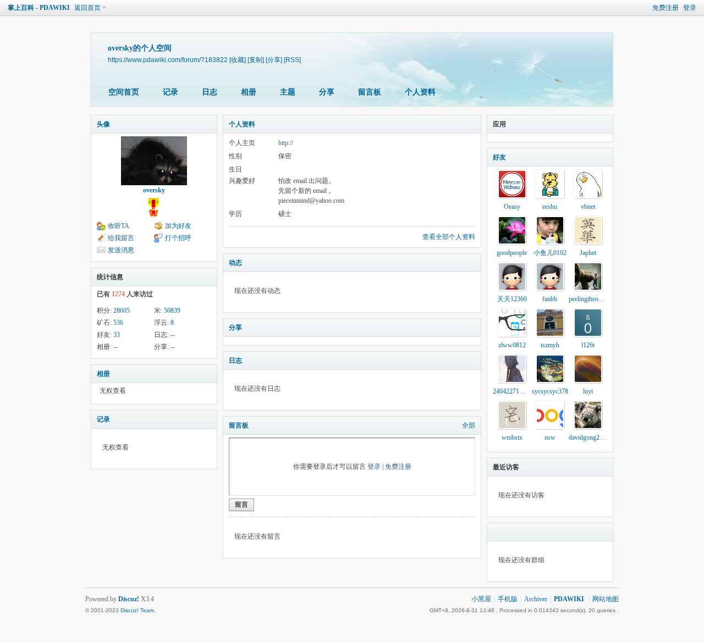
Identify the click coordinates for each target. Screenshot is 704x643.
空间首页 (123, 92)
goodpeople (512, 253)
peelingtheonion (589, 299)
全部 (468, 425)
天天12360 (512, 299)
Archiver (535, 599)
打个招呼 (178, 238)
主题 (287, 92)
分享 (326, 92)
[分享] (274, 59)
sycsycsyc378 (550, 391)
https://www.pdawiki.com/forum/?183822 (168, 59)
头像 (103, 124)
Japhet (588, 253)
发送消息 (121, 250)
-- (172, 335)
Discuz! (128, 599)
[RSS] (292, 59)
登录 (689, 8)
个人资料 (420, 92)
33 (116, 335)
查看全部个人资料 (448, 237)
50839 (172, 310)
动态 (235, 263)
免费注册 (665, 8)
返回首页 (87, 8)
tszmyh (550, 345)
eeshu (549, 206)
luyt (588, 391)
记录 (170, 92)
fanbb (549, 299)
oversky (154, 190)
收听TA (118, 226)
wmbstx (512, 437)
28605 (121, 310)
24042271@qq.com (518, 391)
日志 (209, 92)
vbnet (588, 206)
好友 (499, 157)
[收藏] (237, 59)
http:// (285, 143)
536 (118, 322)
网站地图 (605, 599)
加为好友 (178, 226)
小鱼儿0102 (550, 253)
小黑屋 (481, 599)
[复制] (256, 59)
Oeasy (512, 206)
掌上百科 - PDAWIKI (39, 8)
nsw (550, 437)
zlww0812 (512, 345)
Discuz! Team (137, 610)
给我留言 (121, 238)
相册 (248, 92)
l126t (588, 345)
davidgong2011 (589, 437)
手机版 (508, 599)
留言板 (369, 92)
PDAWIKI (569, 599)
